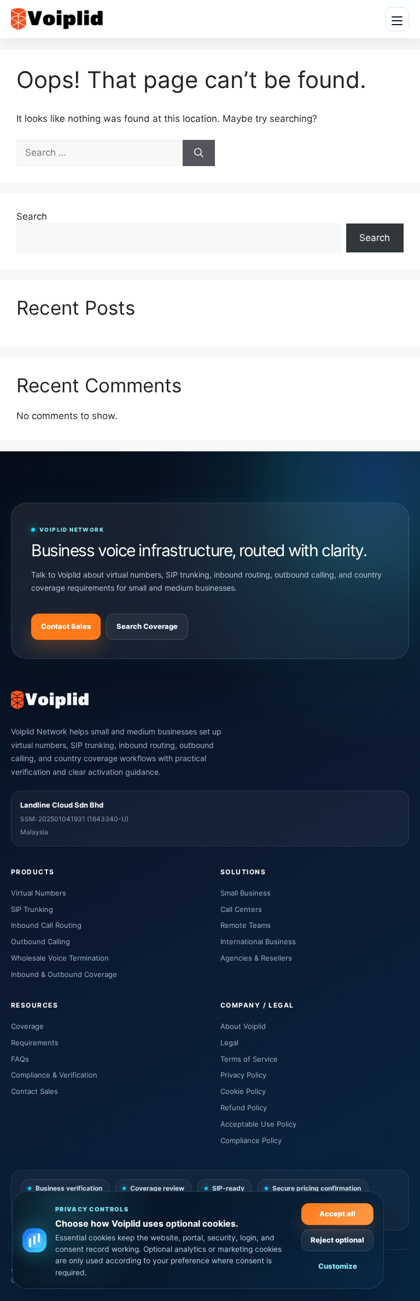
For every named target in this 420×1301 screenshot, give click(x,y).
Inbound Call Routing (46, 925)
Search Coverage (147, 626)
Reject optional (337, 1239)
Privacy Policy (243, 1074)
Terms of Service (249, 1059)
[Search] (199, 153)
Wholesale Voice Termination (60, 957)
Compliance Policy (251, 1140)
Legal (229, 1042)
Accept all (337, 1213)
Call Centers (241, 909)
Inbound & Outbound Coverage (64, 974)
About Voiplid (243, 1026)
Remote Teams (245, 925)
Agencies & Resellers (256, 957)
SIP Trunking (32, 909)
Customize (337, 1266)
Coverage (27, 1026)
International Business (258, 941)
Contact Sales (66, 626)
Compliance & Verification (54, 1074)
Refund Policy (243, 1107)
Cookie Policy (243, 1091)
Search (31, 216)
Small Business (245, 892)
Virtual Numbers (38, 892)
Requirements (35, 1042)
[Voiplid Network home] (57, 19)
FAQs (20, 1059)
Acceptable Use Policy (258, 1124)
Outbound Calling (40, 941)
